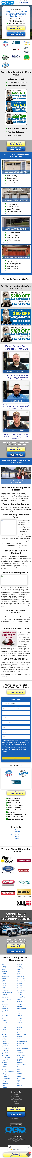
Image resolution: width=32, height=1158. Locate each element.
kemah (4, 1082)
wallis (18, 1071)
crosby (4, 1017)
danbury (4, 1022)
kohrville (4, 1087)
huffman (4, 1064)
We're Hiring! (16, 1124)
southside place (21, 1043)
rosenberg (19, 1022)
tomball (19, 1066)
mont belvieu (20, 985)
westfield (19, 1080)
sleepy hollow (20, 1038)
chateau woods (6, 999)
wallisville (19, 1073)
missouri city (20, 983)
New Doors (17, 831)
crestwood (5, 1015)
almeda (4, 968)
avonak (4, 978)
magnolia (19, 973)
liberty (18, 969)
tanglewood (20, 1057)
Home (16, 829)
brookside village (7, 992)
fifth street (5, 1036)
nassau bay (20, 992)
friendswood (5, 1043)
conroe (4, 1011)
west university (21, 1078)
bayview (4, 983)
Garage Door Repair (16, 1098)
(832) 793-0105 (16, 34)
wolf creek (19, 1085)
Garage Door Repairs (16, 833)
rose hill (19, 1020)
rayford (19, 1013)
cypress (4, 1020)
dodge (4, 1031)
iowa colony (5, 1074)
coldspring (5, 1010)
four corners (5, 1039)
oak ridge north (21, 997)
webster (19, 1076)
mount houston (21, 990)
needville (19, 994)
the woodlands (21, 1060)
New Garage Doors (16, 1096)
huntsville (5, 1073)
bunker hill (5, 994)
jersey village (6, 1078)
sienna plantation (21, 1034)
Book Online (16, 28)
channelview (5, 997)
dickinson (5, 1029)
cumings (4, 1018)
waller (18, 1069)
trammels (19, 1067)
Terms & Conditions (18, 1138)
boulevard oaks (6, 989)
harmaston (5, 1055)
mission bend (20, 982)
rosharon (19, 1024)
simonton (19, 1036)
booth (3, 987)
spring (18, 1046)
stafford (19, 1050)
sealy (18, 1029)
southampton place (22, 1041)
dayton (4, 1024)
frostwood (5, 1045)
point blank (20, 1010)
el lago (4, 1034)
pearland (19, 1003)
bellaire (4, 985)
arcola (4, 973)
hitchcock (4, 1060)
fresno (4, 1041)
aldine (4, 966)
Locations (16, 1103)
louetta (19, 971)
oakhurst (19, 999)
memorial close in (21, 978)
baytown (4, 982)
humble (4, 1069)
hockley (4, 1062)
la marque (19, 964)
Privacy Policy (15, 749)
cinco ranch (5, 1001)
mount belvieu (20, 989)
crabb (4, 1013)
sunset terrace (21, 1055)
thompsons (20, 1062)
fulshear (4, 1046)
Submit (16, 758)
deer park (5, 1025)
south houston (20, 1039)
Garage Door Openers (16, 834)
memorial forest (21, 980)
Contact (17, 840)
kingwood (5, 1083)
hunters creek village (8, 1071)
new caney (20, 996)
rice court (19, 1015)
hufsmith (4, 1066)
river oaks (19, 1018)
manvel (18, 975)
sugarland (19, 1053)
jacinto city (5, 1076)
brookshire (5, 990)
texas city (19, 1059)
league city (20, 968)
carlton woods (6, 996)
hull (3, 1067)
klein (3, 1085)
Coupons (16, 838)
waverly (19, 1074)
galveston (5, 1050)
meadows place (21, 976)
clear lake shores (7, 1003)
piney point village (22, 1008)
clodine (4, 1006)
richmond (19, 1017)
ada (3, 964)
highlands (5, 1059)
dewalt (4, 1027)
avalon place (5, 976)
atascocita (5, 975)
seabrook (19, 1027)
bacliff (4, 980)
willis (18, 1082)
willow (18, 1083)
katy (3, 1080)
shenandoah (20, 1032)
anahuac (4, 971)
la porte (19, 966)
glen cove (5, 1052)
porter (18, 1011)
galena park (5, 1048)
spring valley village (22, 1048)
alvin (3, 969)
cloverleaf (5, 1008)
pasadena (19, 1001)
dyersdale (5, 1032)
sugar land (20, 1052)
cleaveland (5, 1004)
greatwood (5, 1053)
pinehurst (19, 1006)
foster (4, 1038)
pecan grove (20, 1004)
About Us (16, 836)
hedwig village (6, 1057)
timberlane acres (21, 1064)
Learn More (5, 185)
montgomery (20, 987)
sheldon (19, 1031)
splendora (19, 1045)
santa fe (19, 1025)
